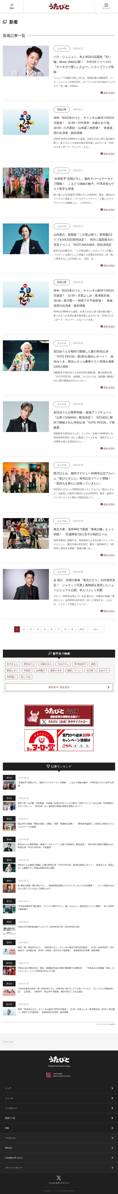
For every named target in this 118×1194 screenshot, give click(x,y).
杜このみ (26, 677)
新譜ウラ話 (10, 1118)
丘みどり (103, 670)
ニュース (9, 1098)
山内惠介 (40, 670)
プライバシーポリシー (13, 1168)
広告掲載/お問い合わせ (14, 1158)
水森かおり (46, 664)
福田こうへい (74, 670)
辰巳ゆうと (29, 664)
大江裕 (89, 670)
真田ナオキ (56, 670)
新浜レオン (12, 670)
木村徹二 (11, 677)
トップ (8, 1088)
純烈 (93, 664)
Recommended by (103, 1024)
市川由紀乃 (80, 664)
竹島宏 (27, 670)
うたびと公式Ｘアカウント (59, 1183)
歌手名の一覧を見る (59, 687)
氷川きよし (12, 664)
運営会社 (8, 1148)
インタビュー (11, 1108)
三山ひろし (63, 664)
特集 (7, 1128)
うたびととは (10, 1138)
